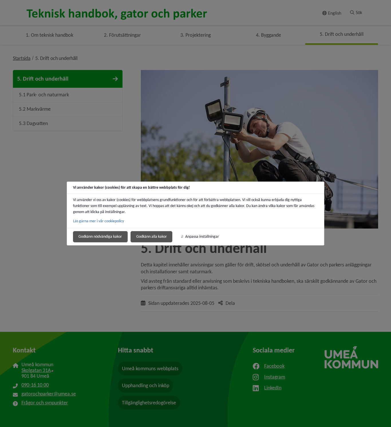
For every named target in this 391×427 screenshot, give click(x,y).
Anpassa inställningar (202, 236)
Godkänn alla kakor (151, 236)
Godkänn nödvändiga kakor (100, 236)
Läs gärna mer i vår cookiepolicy (98, 221)
